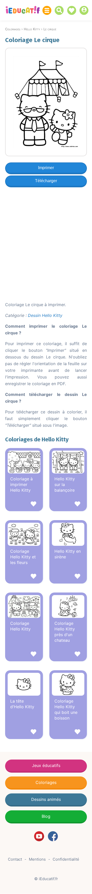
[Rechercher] (60, 10)
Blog (46, 816)
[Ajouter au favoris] (24, 505)
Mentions (37, 859)
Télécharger (46, 181)
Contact (15, 859)
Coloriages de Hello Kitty (36, 439)
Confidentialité (66, 859)
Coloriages (46, 782)
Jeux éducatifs (46, 765)
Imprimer (46, 168)
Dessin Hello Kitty (45, 315)
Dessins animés (46, 799)
